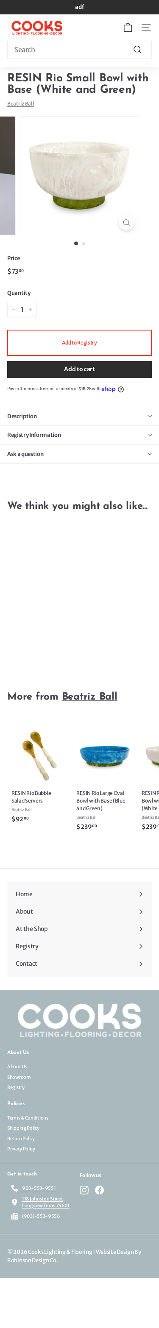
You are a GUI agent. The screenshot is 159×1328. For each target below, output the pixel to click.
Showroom (19, 1077)
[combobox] (79, 49)
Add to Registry (79, 342)
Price (13, 258)
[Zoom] (126, 223)
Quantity (19, 293)
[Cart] (128, 27)
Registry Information (34, 435)
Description (21, 416)
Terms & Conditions (27, 1118)
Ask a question (25, 454)
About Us (17, 1067)
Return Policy (21, 1139)
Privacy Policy (21, 1149)
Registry (16, 1087)
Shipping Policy (23, 1128)
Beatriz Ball (20, 103)
